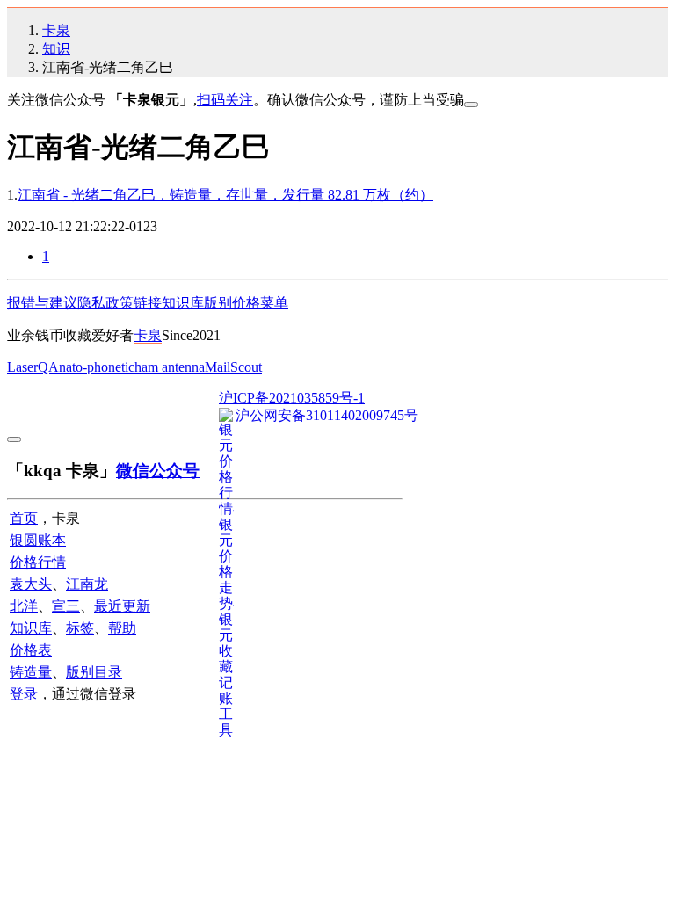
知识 (56, 48)
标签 (80, 628)
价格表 (31, 649)
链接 (148, 302)
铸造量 (31, 671)
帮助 (122, 628)
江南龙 (87, 584)
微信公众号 (158, 470)
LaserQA (33, 366)
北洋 (24, 606)
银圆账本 (38, 540)
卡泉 (56, 30)
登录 (24, 693)
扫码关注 (225, 99)
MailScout (233, 366)
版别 (218, 302)
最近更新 (122, 606)
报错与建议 (42, 302)
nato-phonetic (96, 366)
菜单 (274, 302)
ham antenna (169, 366)
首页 (24, 518)
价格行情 (38, 562)
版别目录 (94, 671)
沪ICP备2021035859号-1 (292, 397)
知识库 (183, 302)
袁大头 (31, 584)
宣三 (66, 606)
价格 (246, 302)
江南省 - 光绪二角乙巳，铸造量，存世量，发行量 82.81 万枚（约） (225, 194)
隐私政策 (105, 302)
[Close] (471, 104)
